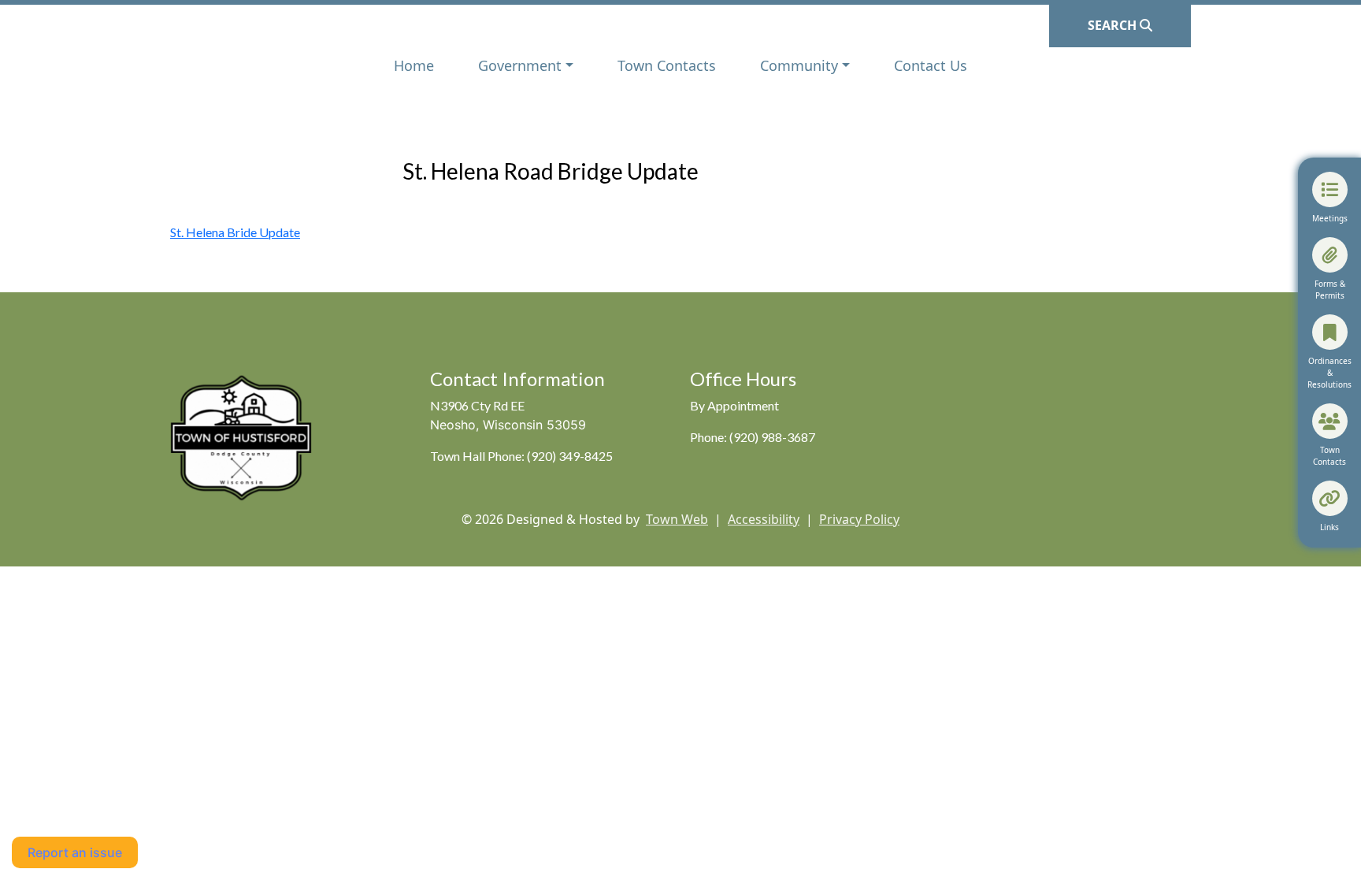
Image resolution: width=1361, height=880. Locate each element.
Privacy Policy (859, 519)
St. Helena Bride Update (235, 232)
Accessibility (763, 519)
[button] (526, 66)
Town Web (677, 519)
